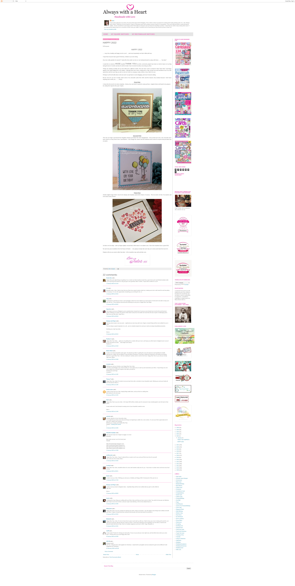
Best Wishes (179, 485)
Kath (107, 399)
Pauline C (108, 339)
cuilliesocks (109, 455)
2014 (177, 459)
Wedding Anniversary (181, 545)
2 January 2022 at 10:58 (112, 359)
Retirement (179, 522)
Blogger (154, 574)
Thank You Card (180, 533)
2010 (177, 468)
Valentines (178, 540)
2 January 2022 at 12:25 (112, 395)
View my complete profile (110, 29)
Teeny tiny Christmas (181, 531)
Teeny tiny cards (180, 529)
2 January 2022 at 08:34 (112, 316)
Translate (186, 284)
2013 (177, 461)
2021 (177, 444)
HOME (105, 34)
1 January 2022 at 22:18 (112, 283)
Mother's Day (179, 513)
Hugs (177, 502)
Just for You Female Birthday (183, 505)
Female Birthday (180, 498)
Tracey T (108, 379)
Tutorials (178, 536)
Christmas (178, 489)
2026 (177, 427)
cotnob (108, 416)
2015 (177, 457)
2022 (177, 436)
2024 (177, 431)
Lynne (108, 498)
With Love (178, 549)
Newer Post (106, 554)
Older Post (168, 554)
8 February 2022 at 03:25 (112, 548)
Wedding (178, 542)
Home (137, 554)
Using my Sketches (180, 538)
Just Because (179, 503)
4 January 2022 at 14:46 (112, 503)
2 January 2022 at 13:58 (112, 450)
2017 (177, 453)
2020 (177, 447)
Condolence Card (180, 491)
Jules (112, 20)
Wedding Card (179, 547)
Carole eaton (109, 389)
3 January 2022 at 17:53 (112, 480)
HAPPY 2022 (180, 441)
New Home (179, 514)
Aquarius (108, 309)
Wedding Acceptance (181, 544)
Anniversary (179, 480)
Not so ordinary (180, 518)
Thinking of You (180, 534)
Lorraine (108, 364)
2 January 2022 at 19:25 (112, 460)
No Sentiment (179, 516)
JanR (107, 530)
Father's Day (179, 496)
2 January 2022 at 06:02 (112, 304)
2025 (177, 429)
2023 (177, 433)
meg (107, 298)
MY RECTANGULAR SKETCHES (143, 34)
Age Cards (178, 476)
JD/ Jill (108, 541)
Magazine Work (180, 509)
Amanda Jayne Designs (182, 478)
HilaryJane (109, 508)
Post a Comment (109, 551)
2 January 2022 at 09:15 (112, 334)
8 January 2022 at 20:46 (112, 536)
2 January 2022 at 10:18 (112, 346)
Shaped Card (179, 527)
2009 (177, 470)
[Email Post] (118, 268)
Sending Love (179, 525)
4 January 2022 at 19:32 (112, 514)
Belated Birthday (180, 483)
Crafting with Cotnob (116, 424)
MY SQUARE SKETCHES (120, 34)
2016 (177, 455)
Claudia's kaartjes (111, 432)
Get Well (178, 500)
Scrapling (178, 524)
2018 (177, 451)
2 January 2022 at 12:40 (112, 411)
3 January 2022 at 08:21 (112, 471)
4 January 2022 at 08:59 (112, 493)
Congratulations (180, 493)
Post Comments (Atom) (115, 557)
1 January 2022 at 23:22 (112, 293)
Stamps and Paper (111, 321)
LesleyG (108, 465)
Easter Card (179, 494)
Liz (107, 288)
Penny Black (179, 520)
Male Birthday (179, 511)
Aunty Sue (109, 277)
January (180, 437)
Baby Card (178, 482)
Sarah (107, 475)
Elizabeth (108, 519)
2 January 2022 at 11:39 (112, 384)
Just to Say (179, 507)
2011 (177, 465)
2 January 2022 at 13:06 (112, 427)
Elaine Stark (109, 350)
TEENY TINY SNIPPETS (183, 439)
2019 (177, 449)
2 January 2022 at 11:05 (112, 374)
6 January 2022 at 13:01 (112, 526)
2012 (177, 463)
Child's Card (179, 487)
